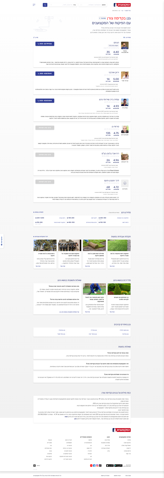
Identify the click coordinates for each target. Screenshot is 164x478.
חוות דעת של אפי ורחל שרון (111, 111)
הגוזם (116, 42)
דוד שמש (89, 448)
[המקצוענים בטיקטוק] (100, 465)
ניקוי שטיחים (48, 448)
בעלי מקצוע (128, 10)
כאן (75, 419)
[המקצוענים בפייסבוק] (94, 465)
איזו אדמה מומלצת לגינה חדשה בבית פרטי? (64, 299)
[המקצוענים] (122, 5)
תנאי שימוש (117, 475)
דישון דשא (94, 218)
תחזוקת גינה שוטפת (122, 218)
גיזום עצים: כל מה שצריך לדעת (46, 255)
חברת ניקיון (68, 440)
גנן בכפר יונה (93, 334)
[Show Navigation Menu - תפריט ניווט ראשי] (34, 5)
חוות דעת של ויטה (113, 165)
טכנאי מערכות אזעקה (66, 456)
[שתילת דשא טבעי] (94, 246)
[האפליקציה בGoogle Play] (118, 465)
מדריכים (107, 445)
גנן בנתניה (62, 330)
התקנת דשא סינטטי (59, 222)
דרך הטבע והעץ (111, 180)
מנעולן (50, 440)
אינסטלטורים (88, 442)
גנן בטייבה (125, 334)
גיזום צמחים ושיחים (91, 222)
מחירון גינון (126, 212)
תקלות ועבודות (105, 448)
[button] (36, 37)
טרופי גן (115, 126)
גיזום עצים (62, 218)
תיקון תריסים (48, 459)
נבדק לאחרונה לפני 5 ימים (111, 102)
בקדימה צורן (116, 18)
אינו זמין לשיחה (45, 128)
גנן (122, 10)
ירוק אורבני (114, 72)
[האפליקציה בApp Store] (110, 465)
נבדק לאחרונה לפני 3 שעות (111, 48)
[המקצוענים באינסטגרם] (97, 465)
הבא (66, 417)
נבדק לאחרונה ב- (110, 156)
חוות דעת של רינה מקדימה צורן (110, 192)
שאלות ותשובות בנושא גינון (69, 280)
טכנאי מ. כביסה (67, 448)
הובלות (90, 453)
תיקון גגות (49, 456)
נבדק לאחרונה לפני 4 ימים (111, 129)
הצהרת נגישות (105, 475)
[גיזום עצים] (45, 246)
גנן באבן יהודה (124, 330)
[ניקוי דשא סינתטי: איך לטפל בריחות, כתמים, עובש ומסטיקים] (94, 289)
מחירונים (107, 440)
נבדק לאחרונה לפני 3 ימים (111, 75)
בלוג (108, 451)
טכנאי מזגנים (68, 451)
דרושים (129, 448)
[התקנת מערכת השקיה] (69, 246)
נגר (51, 445)
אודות (129, 440)
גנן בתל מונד (61, 334)
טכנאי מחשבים (67, 453)
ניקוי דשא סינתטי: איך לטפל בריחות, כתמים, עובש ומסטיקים (94, 299)
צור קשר (128, 453)
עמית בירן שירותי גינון (109, 99)
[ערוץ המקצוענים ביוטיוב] (91, 465)
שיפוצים (49, 453)
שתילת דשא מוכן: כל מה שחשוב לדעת (96, 255)
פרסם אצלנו (127, 451)
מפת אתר (128, 475)
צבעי (50, 451)
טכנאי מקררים (68, 459)
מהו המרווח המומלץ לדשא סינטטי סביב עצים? (64, 286)
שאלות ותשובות (105, 442)
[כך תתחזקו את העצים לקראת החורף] (119, 289)
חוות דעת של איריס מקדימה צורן (110, 57)
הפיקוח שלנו (127, 442)
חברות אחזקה (88, 459)
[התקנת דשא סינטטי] (119, 246)
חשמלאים (69, 442)
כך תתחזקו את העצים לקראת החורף (121, 298)
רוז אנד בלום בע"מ (110, 153)
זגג (91, 456)
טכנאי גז (69, 445)
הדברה (90, 451)
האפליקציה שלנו (126, 445)
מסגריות (49, 442)
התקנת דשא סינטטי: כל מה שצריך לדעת (119, 255)
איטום (90, 440)
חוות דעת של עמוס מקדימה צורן (110, 138)
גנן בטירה (94, 330)
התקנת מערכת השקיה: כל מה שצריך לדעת (70, 255)
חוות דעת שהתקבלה (113, 84)
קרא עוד (112, 266)
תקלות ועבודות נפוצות (121, 236)
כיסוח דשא (125, 222)
